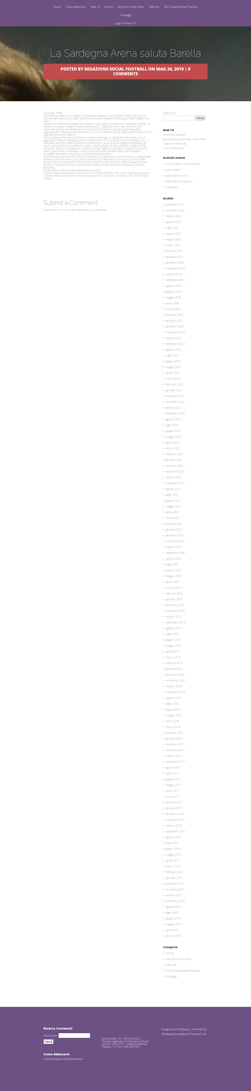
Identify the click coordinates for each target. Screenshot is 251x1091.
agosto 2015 (173, 907)
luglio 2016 (172, 843)
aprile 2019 (172, 651)
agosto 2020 (173, 558)
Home (57, 7)
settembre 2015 (175, 901)
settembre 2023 (175, 344)
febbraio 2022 (174, 454)
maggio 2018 (173, 715)
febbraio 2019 (174, 663)
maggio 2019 (173, 645)
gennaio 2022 (174, 460)
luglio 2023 (172, 355)
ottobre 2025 (174, 216)
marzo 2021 (173, 518)
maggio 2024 (173, 297)
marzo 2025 (173, 245)
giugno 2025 (173, 233)
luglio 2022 (172, 425)
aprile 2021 (172, 512)
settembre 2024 (175, 280)
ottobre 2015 (174, 895)
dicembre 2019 (175, 605)
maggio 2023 (173, 367)
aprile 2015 (172, 930)
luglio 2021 (172, 495)
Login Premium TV (125, 23)
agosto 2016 (173, 837)
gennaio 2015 (174, 936)
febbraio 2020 (174, 593)
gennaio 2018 (174, 738)
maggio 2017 (173, 785)
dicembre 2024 (175, 262)
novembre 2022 (175, 402)
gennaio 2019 (174, 669)
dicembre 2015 (175, 883)
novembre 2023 (175, 332)
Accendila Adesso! (174, 135)
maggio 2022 (173, 437)
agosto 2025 (173, 222)
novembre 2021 (175, 471)
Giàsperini (172, 187)
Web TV (95, 7)
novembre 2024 (175, 268)
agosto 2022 (173, 419)
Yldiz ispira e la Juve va (179, 181)
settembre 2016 (175, 831)
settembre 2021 (175, 483)
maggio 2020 (173, 576)
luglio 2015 (172, 912)
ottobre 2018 (174, 686)
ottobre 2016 (174, 825)
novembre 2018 (175, 680)
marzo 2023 (173, 379)
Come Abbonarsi (76, 7)
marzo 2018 (173, 727)
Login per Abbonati (174, 143)
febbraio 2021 (174, 524)
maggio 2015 (173, 924)
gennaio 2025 (174, 257)
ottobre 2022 (174, 408)
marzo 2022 (173, 448)
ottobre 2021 (174, 477)
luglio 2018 (172, 704)
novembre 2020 (175, 541)
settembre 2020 (175, 553)
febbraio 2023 (174, 384)
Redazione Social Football (115, 69)
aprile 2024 (172, 303)
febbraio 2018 (174, 733)
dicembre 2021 (175, 466)
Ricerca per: (170, 113)
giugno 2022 (173, 431)
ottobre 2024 (174, 274)
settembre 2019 (175, 622)
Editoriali (154, 7)
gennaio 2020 (174, 599)
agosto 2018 (173, 698)
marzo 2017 (173, 796)
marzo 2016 (173, 866)
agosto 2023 (173, 349)
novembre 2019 (175, 611)
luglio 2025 (172, 228)
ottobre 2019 (174, 616)
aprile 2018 (172, 721)
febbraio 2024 (174, 315)
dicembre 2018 (175, 675)
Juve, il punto (173, 170)
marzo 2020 (173, 587)
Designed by (169, 1029)
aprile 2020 (172, 582)
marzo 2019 (173, 657)
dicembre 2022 (175, 396)
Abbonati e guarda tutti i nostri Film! (184, 139)
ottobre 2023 (174, 338)
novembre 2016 (175, 820)
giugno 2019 (173, 640)
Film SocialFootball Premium (181, 7)
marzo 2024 (173, 309)
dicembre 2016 (175, 814)
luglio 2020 (172, 564)
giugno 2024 (173, 291)
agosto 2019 (173, 628)
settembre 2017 (175, 762)
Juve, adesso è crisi (177, 175)
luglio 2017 (172, 773)
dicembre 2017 (175, 744)
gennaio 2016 (174, 878)
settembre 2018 (175, 692)
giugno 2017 (173, 779)
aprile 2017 (172, 791)
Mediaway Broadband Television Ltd (184, 1034)
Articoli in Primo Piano (131, 7)
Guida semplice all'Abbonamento (63, 1059)
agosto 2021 (173, 489)
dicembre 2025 (175, 204)
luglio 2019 (172, 634)
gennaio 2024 (174, 320)
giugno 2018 (173, 709)
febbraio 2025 (174, 251)
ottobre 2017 (174, 756)
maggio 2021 (173, 506)
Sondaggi (125, 15)
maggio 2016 (173, 854)
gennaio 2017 (174, 808)
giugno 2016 (173, 849)
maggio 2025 (173, 239)
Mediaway (183, 1029)
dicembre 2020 (175, 535)
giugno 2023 (173, 361)
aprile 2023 (172, 373)
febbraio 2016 (174, 872)
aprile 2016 (172, 860)
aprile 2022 (172, 442)
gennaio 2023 (174, 390)
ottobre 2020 (174, 547)
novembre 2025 (175, 210)
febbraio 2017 (174, 802)
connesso (65, 210)
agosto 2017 (173, 767)
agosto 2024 (173, 286)
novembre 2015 (175, 889)
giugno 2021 (173, 500)
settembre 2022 (175, 413)
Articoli (109, 7)
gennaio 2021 (174, 529)
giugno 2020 (173, 570)
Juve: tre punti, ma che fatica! (183, 164)
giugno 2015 (173, 918)
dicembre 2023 (175, 326)
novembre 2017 (175, 750)
